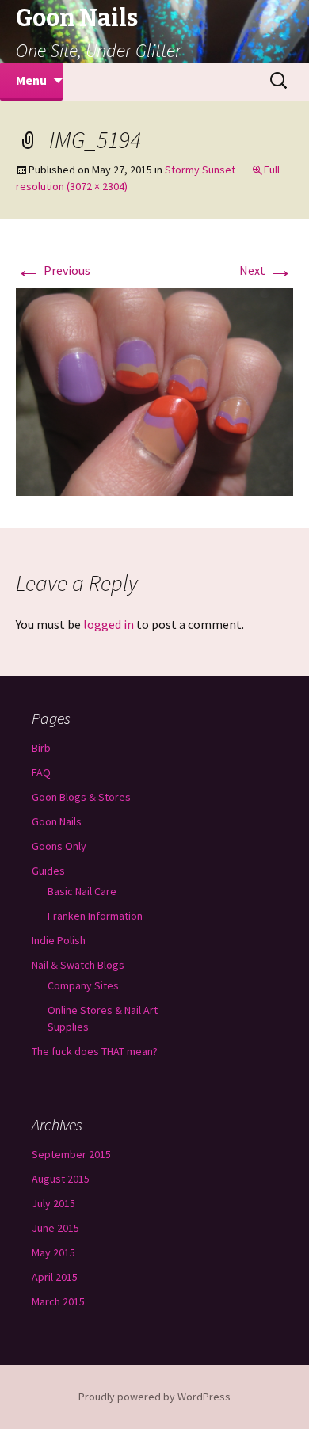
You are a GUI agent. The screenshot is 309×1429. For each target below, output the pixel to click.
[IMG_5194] (154, 390)
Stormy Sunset (200, 169)
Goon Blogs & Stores (81, 797)
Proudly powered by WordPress (154, 1396)
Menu (31, 80)
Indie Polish (59, 940)
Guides (48, 870)
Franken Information (95, 916)
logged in (108, 624)
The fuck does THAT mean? (95, 1051)
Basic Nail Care (82, 891)
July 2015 (53, 1203)
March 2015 (58, 1301)
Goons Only (59, 846)
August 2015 (61, 1179)
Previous (53, 270)
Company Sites (83, 985)
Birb (41, 748)
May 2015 (53, 1252)
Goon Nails (57, 821)
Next (266, 270)
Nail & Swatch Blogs (78, 965)
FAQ (41, 772)
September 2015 (71, 1154)
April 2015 (55, 1277)
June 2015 (55, 1228)
